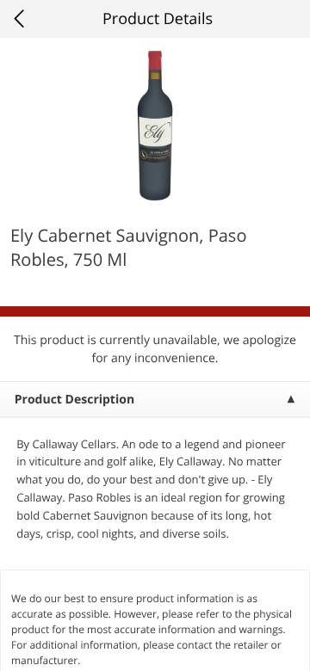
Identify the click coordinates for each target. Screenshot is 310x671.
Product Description (74, 399)
